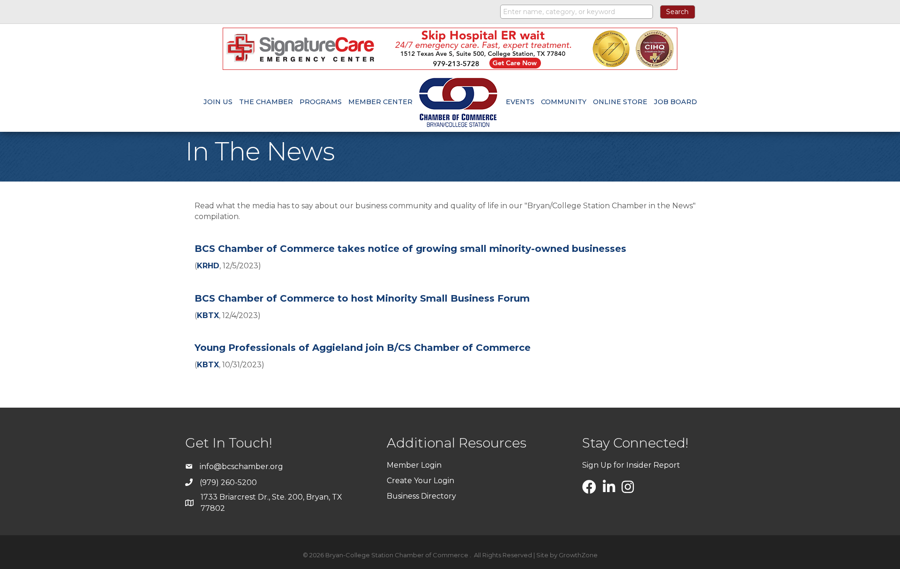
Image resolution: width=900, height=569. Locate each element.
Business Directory (421, 496)
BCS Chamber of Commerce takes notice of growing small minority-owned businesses (410, 248)
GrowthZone (578, 555)
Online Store (620, 102)
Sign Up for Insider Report (631, 465)
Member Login (414, 465)
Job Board (675, 102)
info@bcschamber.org (241, 466)
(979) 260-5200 (228, 482)
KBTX (208, 315)
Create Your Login (420, 480)
